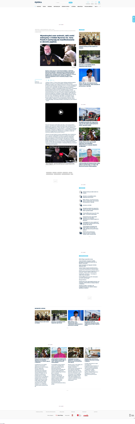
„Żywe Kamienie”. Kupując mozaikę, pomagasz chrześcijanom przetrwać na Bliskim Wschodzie (88, 262)
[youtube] (134, 21)
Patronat (84, 411)
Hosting (95, 411)
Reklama (73, 411)
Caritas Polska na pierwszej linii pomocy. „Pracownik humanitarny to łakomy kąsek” (89, 268)
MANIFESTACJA (60, 172)
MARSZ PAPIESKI (65, 172)
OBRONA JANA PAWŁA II (49, 174)
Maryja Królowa (82, 279)
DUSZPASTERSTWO (48, 172)
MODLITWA (70, 172)
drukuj (51, 80)
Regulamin (62, 411)
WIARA (72, 174)
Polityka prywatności (50, 411)
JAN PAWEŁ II (54, 172)
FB (46, 80)
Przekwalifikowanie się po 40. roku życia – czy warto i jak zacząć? (88, 277)
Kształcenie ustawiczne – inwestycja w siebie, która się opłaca (88, 274)
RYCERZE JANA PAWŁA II (57, 174)
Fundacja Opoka (39, 411)
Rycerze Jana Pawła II (49, 164)
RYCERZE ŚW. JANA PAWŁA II (66, 174)
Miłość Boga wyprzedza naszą (86, 259)
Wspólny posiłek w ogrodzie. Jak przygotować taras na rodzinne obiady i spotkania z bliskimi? (88, 287)
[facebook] (134, 17)
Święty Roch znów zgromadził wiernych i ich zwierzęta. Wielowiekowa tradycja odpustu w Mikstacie (89, 282)
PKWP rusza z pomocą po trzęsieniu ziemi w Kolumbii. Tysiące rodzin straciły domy (89, 271)
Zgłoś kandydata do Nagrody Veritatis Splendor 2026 (87, 265)
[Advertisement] (67, 16)
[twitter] (134, 19)
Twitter (49, 80)
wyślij (53, 80)
